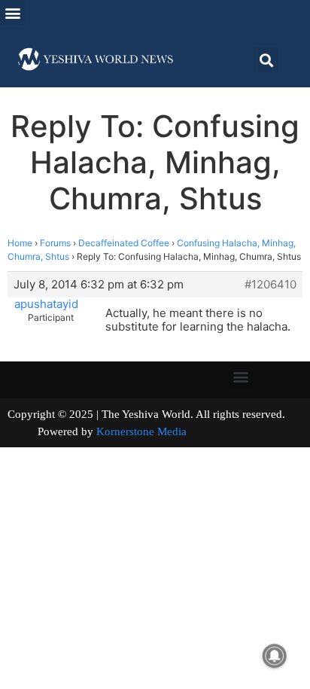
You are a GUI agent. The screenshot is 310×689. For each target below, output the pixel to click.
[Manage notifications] (275, 656)
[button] (12, 12)
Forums (55, 242)
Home (20, 242)
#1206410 (270, 284)
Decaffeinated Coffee (123, 242)
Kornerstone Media (141, 431)
